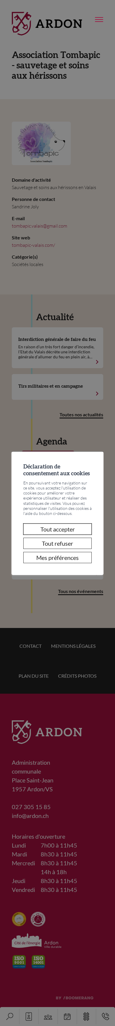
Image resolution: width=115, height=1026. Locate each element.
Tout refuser (57, 543)
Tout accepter (57, 529)
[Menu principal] (99, 20)
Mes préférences (57, 557)
